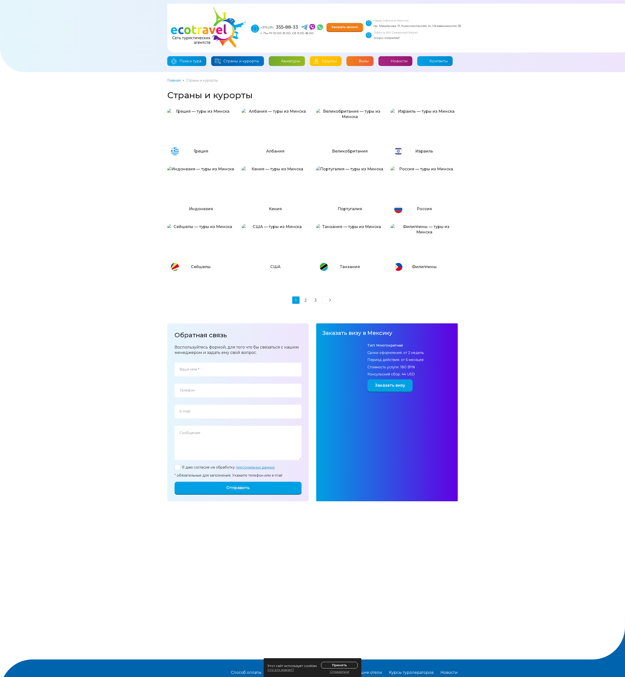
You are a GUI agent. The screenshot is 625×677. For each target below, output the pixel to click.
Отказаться (339, 672)
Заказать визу (390, 385)
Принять (339, 665)
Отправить (238, 487)
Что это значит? (280, 670)
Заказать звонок (345, 27)
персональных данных (255, 467)
